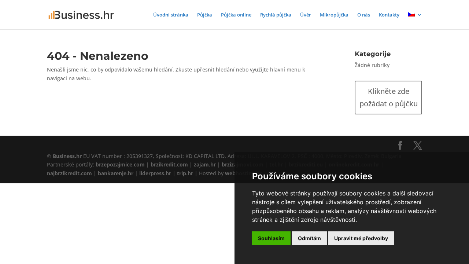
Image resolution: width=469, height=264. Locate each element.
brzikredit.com (169, 164)
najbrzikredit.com (69, 173)
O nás (363, 15)
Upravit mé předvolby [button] (361, 238)
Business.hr (67, 156)
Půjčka (204, 15)
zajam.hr (205, 164)
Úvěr (305, 15)
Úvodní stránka (170, 15)
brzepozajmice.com (120, 164)
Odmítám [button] (309, 238)
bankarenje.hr (115, 173)
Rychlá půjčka (275, 15)
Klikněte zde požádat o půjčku (388, 97)
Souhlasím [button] (271, 238)
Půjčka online (236, 15)
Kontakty (389, 15)
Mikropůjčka (334, 15)
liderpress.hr (155, 173)
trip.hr (185, 173)
